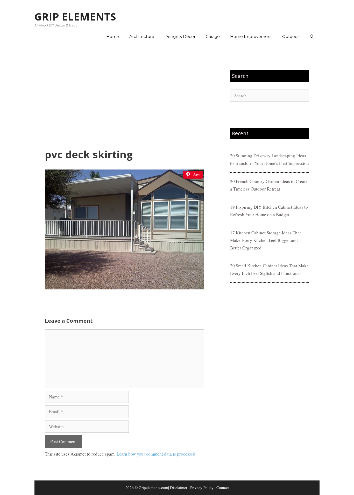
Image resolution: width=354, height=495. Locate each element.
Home (112, 36)
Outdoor (290, 36)
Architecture (141, 36)
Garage (213, 36)
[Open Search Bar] (312, 36)
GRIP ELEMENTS (75, 16)
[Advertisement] (124, 96)
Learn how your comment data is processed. (156, 454)
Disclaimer (178, 487)
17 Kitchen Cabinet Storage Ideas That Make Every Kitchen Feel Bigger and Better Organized (265, 240)
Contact (222, 487)
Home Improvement (251, 36)
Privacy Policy (202, 487)
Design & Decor (180, 36)
